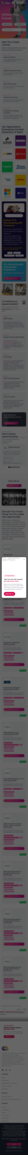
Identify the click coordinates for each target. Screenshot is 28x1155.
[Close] (24, 559)
